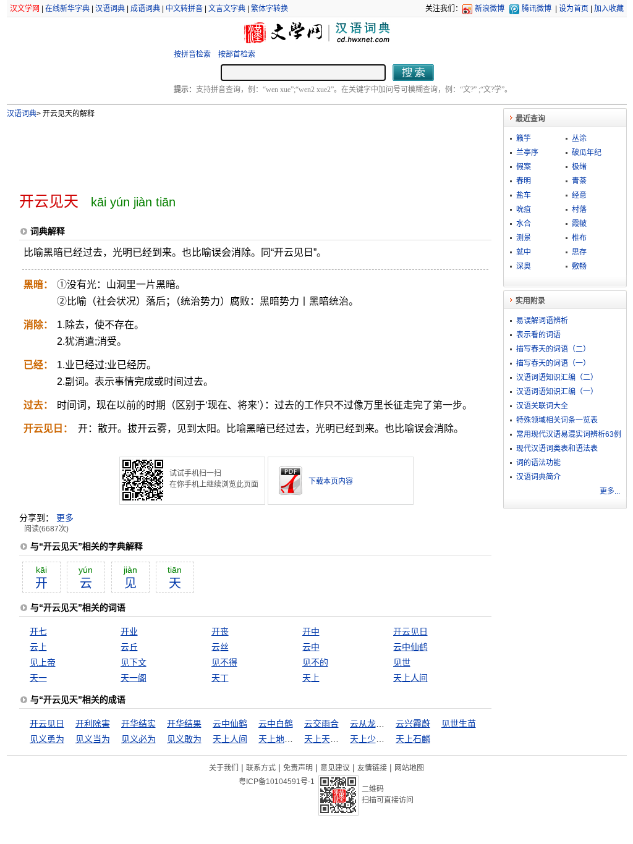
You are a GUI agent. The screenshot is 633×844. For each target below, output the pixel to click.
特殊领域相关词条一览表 (557, 420)
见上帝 (43, 662)
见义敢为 (184, 739)
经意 (579, 195)
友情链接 (372, 768)
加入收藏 (609, 8)
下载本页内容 (330, 481)
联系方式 (261, 768)
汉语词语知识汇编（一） (557, 391)
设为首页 (573, 8)
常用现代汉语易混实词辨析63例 (568, 434)
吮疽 (523, 209)
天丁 (220, 678)
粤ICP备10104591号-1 (277, 781)
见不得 (224, 662)
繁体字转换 (269, 8)
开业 (129, 631)
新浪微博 (489, 8)
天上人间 (410, 678)
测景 (523, 238)
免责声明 (298, 768)
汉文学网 (25, 8)
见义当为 (92, 739)
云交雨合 (321, 723)
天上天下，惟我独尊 (343, 739)
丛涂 (579, 138)
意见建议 (335, 768)
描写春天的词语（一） (553, 363)
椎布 (579, 238)
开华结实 (138, 723)
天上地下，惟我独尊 (297, 739)
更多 (65, 518)
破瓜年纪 (586, 152)
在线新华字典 (67, 8)
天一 (38, 678)
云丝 (220, 647)
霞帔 (579, 223)
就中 (523, 252)
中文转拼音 (184, 8)
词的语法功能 (538, 462)
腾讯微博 (536, 8)
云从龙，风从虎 (380, 723)
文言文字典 (226, 8)
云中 (311, 647)
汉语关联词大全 (542, 406)
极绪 (579, 166)
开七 (38, 631)
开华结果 (184, 723)
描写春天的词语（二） (553, 349)
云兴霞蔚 (413, 723)
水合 (523, 223)
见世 (401, 662)
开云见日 (410, 631)
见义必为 (138, 739)
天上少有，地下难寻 (389, 739)
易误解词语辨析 (542, 320)
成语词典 (145, 8)
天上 (311, 678)
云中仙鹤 (410, 647)
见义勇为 (47, 739)
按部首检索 (236, 54)
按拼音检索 (192, 54)
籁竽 (523, 138)
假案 (523, 166)
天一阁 (134, 678)
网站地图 (409, 768)
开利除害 (92, 723)
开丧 (220, 631)
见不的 (315, 662)
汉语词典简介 (538, 477)
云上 (38, 647)
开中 (311, 631)
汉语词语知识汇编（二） (557, 377)
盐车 (523, 195)
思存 (579, 252)
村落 (579, 209)
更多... (610, 491)
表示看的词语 (538, 335)
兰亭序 (527, 152)
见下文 (134, 662)
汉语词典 (110, 8)
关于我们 (224, 768)
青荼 (579, 181)
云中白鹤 (275, 723)
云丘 (129, 647)
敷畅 (579, 266)
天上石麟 (413, 739)
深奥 (523, 266)
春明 (523, 181)
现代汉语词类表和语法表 (557, 448)
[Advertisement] (235, 150)
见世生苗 (458, 723)
